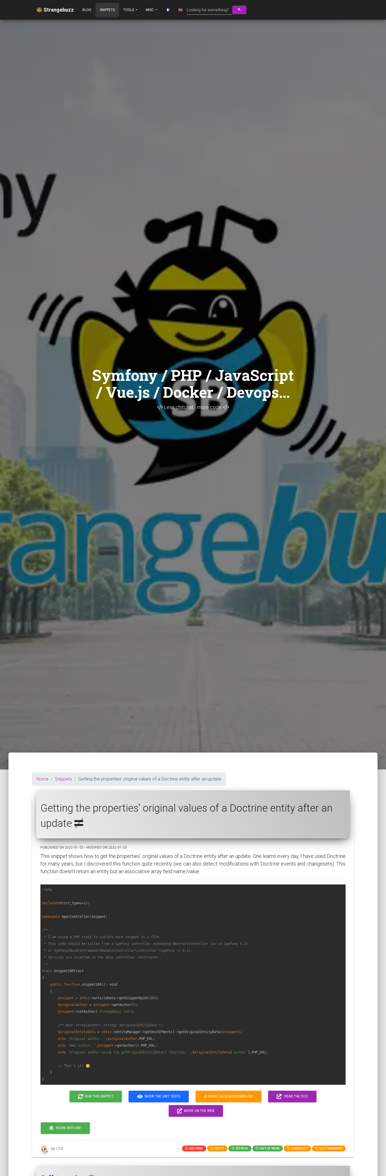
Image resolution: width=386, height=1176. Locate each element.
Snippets (107, 10)
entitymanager (330, 1148)
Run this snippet (98, 1096)
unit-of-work (269, 1148)
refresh (241, 1148)
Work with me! (67, 1128)
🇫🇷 (168, 10)
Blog (87, 10)
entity (218, 1148)
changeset (299, 1148)
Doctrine (195, 1148)
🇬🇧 (180, 10)
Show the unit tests (161, 1096)
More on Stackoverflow (230, 1096)
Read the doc (295, 1096)
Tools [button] (129, 10)
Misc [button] (150, 10)
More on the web (198, 1111)
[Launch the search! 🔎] (239, 10)
